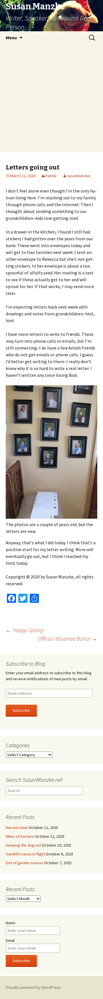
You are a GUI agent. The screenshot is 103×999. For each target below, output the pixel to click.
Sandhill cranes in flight (25, 854)
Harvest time (17, 827)
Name (10, 922)
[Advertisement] (51, 98)
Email (10, 940)
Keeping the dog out (23, 845)
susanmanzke (78, 175)
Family (51, 175)
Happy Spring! (25, 630)
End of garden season (24, 862)
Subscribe (21, 710)
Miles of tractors (20, 836)
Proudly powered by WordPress (33, 987)
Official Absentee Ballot (67, 638)
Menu (11, 37)
